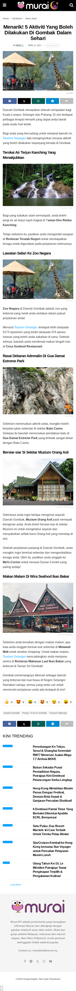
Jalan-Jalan (31, 18)
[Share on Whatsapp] (38, 101)
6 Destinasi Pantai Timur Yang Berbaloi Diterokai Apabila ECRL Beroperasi (53, 813)
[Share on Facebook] (10, 101)
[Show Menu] (4, 5)
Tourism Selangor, (26, 327)
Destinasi (7, 745)
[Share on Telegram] (52, 101)
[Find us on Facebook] (25, 961)
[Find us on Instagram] (44, 961)
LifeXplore (17, 18)
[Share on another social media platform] (66, 101)
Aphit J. (20, 45)
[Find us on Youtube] (50, 961)
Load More (15, 884)
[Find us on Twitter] (37, 961)
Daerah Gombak (12, 713)
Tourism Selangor (14, 138)
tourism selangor (58, 713)
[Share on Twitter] (24, 101)
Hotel (6, 862)
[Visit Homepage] (37, 5)
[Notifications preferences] (1, 988)
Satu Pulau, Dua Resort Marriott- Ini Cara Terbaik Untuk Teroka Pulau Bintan (51, 830)
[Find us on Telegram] (31, 961)
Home (6, 18)
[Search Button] (71, 5)
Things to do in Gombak (34, 713)
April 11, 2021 (34, 45)
